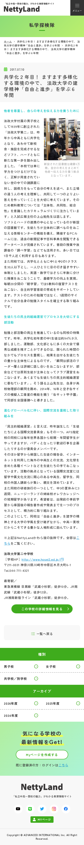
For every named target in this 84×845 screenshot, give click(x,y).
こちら (63, 765)
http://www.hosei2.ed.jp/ (41, 559)
